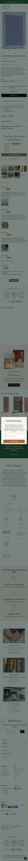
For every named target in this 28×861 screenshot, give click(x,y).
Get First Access (14, 441)
